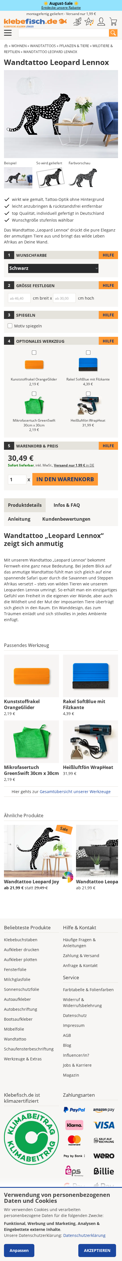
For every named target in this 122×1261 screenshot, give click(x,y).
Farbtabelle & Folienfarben (88, 989)
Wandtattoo (15, 1039)
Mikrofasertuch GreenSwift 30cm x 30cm (31, 770)
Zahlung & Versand (81, 955)
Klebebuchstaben (20, 939)
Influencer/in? (76, 1055)
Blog (67, 1045)
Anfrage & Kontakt (80, 965)
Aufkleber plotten (20, 959)
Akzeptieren (97, 1250)
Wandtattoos (43, 46)
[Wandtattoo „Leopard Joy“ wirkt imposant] (38, 851)
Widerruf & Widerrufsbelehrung (82, 1002)
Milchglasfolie (17, 979)
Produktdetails (25, 505)
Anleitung (19, 519)
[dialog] (61, 1224)
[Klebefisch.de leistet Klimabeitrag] (31, 1137)
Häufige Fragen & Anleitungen (79, 942)
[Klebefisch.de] (35, 23)
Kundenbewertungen (66, 519)
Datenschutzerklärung (84, 1235)
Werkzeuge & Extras (23, 1059)
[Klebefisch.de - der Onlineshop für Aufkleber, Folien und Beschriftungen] (6, 46)
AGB (67, 1035)
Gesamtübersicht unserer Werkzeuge (75, 791)
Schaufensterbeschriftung (29, 1049)
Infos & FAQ (67, 505)
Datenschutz (75, 1015)
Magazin (71, 1075)
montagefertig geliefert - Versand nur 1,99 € (61, 13)
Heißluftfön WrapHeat (88, 767)
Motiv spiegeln (28, 326)
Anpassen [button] (19, 1250)
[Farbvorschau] (83, 177)
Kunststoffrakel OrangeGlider (22, 704)
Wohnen (19, 46)
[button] (18, 177)
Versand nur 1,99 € (74, 465)
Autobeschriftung (20, 1009)
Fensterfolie (15, 969)
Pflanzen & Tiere (74, 46)
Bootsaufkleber (18, 1019)
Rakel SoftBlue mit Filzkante (84, 704)
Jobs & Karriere (77, 1065)
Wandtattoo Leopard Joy (31, 882)
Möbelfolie (14, 1029)
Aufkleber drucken (21, 949)
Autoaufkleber (17, 999)
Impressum (74, 1025)
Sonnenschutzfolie (21, 989)
